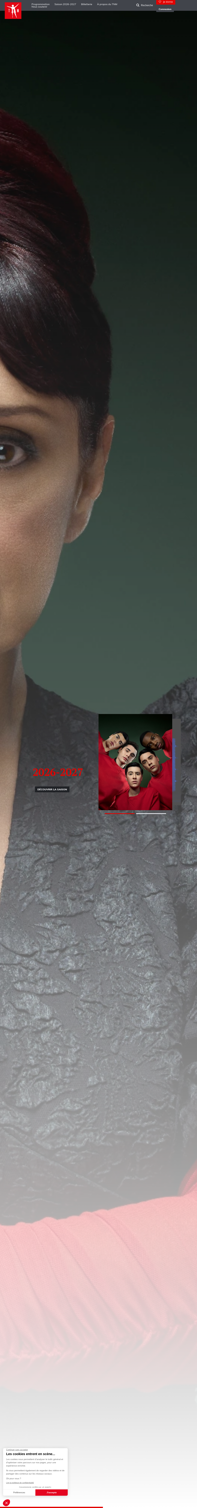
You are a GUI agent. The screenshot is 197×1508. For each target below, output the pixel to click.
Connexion (165, 9)
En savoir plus (69, 791)
